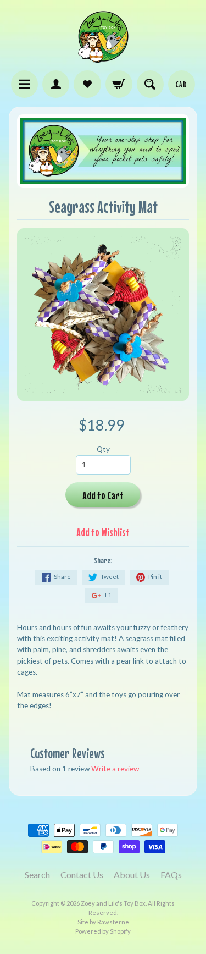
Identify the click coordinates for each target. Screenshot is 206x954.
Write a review (115, 768)
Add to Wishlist (103, 532)
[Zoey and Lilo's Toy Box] (103, 58)
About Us (132, 874)
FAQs (171, 874)
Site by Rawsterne (103, 921)
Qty (103, 449)
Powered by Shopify (103, 931)
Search (37, 874)
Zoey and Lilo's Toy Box (113, 903)
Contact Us (81, 874)
